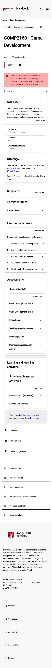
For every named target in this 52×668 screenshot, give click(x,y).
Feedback (12, 606)
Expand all (39, 192)
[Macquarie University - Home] (8, 10)
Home (4, 20)
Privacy (11, 658)
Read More (40, 120)
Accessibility (13, 632)
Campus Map (13, 645)
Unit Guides (14, 171)
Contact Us (12, 619)
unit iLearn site (33, 418)
